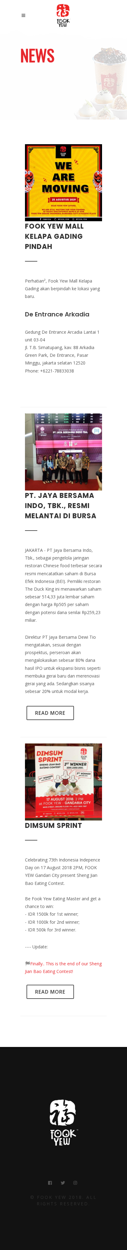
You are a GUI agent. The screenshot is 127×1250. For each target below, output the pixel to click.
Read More (50, 713)
